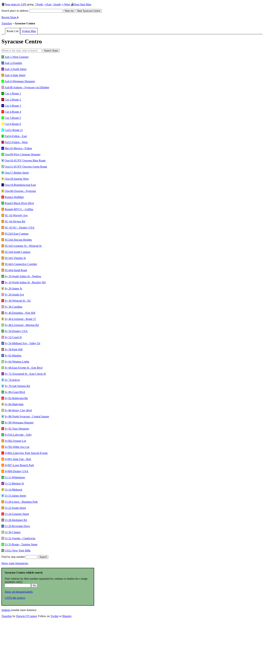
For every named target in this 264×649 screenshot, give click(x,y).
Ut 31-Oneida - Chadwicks (20, 538)
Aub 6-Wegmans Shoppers (19, 81)
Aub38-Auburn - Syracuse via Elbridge (26, 87)
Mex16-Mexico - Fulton (18, 148)
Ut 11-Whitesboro (15, 477)
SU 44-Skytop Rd (15, 221)
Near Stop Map (82, 4)
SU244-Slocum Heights (18, 239)
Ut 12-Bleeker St (14, 483)
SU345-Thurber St (15, 258)
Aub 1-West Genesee (16, 56)
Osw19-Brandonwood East (20, 184)
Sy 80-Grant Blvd (15, 392)
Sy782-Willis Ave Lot (17, 446)
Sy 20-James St (13, 288)
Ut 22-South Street (15, 507)
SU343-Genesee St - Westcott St (23, 245)
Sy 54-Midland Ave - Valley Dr (22, 343)
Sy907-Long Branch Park (19, 465)
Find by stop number (13, 556)
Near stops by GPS (15, 4)
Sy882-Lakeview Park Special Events (26, 453)
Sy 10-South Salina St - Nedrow (23, 276)
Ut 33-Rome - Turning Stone (21, 544)
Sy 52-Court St (13, 337)
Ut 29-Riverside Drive (17, 526)
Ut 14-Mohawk (13, 489)
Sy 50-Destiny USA (16, 331)
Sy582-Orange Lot (15, 440)
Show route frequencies (14, 563)
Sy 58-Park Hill (13, 349)
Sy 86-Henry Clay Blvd (18, 410)
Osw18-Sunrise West (17, 178)
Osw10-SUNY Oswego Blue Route (25, 160)
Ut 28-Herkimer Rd (16, 520)
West (65, 4)
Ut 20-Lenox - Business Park (21, 501)
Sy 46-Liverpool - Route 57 (20, 318)
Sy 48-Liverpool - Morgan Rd (22, 325)
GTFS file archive (15, 597)
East (47, 4)
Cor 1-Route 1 (13, 93)
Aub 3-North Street (15, 69)
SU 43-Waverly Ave (16, 215)
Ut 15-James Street (15, 495)
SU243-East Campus (17, 233)
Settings (5, 610)
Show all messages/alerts (19, 591)
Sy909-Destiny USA (16, 471)
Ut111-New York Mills (18, 550)
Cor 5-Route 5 (13, 117)
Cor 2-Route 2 (13, 99)
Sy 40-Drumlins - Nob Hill (20, 312)
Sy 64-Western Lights (17, 361)
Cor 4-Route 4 (13, 111)
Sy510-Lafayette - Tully (18, 434)
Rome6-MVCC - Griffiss (19, 209)
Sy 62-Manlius (13, 355)
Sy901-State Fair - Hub (18, 459)
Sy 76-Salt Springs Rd (17, 386)
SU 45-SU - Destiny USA (19, 227)
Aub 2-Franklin (13, 63)
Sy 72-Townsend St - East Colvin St (25, 373)
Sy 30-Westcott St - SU (18, 300)
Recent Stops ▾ (9, 17)
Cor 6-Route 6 (13, 123)
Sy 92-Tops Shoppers (17, 428)
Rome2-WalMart (14, 197)
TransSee (6, 23)
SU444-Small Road (16, 270)
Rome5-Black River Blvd (19, 203)
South (56, 4)
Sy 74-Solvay (12, 379)
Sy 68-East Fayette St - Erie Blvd (23, 367)
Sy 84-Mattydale (14, 404)
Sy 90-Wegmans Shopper (19, 422)
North (38, 4)
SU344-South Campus (17, 251)
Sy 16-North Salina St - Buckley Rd (25, 282)
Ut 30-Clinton (12, 532)
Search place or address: (15, 10)
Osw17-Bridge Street (17, 172)
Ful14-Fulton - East (16, 136)
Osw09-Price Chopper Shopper (22, 154)
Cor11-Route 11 (14, 130)
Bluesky (66, 616)
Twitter (54, 616)
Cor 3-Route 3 (13, 105)
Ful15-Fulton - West (16, 142)
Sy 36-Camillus (13, 306)
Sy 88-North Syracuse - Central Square (27, 416)
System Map (29, 31)
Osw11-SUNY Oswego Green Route (26, 166)
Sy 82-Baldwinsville (16, 398)
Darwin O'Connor (26, 616)
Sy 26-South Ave (14, 294)
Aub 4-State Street (14, 75)
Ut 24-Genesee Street (17, 513)
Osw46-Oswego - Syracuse (20, 190)
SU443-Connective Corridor (21, 264)
